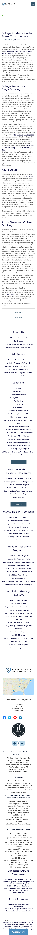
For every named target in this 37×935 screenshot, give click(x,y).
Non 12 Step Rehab (18, 815)
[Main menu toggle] (33, 4)
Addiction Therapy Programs (18, 556)
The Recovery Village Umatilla (18, 414)
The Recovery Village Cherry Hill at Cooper (18, 433)
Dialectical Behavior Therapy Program (18, 613)
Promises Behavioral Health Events (18, 347)
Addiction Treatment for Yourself (18, 363)
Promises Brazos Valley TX (18, 769)
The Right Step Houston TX (18, 767)
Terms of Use (28, 927)
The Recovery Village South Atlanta (18, 429)
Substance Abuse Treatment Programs (18, 479)
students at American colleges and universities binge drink (18, 148)
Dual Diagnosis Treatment (18, 804)
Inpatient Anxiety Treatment (18, 521)
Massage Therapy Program (18, 645)
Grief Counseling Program (19, 648)
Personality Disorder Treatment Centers (18, 530)
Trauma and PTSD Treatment (18, 533)
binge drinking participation (24, 135)
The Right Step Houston (18, 398)
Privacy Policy (17, 927)
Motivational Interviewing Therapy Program (18, 638)
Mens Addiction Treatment (18, 808)
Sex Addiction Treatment (18, 540)
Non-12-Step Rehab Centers (18, 575)
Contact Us (18, 462)
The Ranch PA (18, 401)
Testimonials (18, 341)
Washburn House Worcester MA (18, 758)
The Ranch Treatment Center (18, 760)
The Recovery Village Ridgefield (19, 449)
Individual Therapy (18, 635)
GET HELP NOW (19, 932)
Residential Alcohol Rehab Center (18, 488)
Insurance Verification (18, 376)
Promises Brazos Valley (18, 395)
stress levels (10, 294)
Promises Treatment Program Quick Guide (18, 373)
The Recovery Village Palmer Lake (18, 446)
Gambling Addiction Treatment (18, 537)
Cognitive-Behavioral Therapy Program (18, 607)
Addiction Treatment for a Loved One (18, 366)
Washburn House (19, 391)
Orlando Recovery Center (18, 417)
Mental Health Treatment (18, 517)
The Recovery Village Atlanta (18, 426)
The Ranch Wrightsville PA (18, 762)
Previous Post (18, 312)
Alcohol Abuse (20, 40)
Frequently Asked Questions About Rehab (18, 344)
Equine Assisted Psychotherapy (19, 622)
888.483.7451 (18, 504)
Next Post (18, 318)
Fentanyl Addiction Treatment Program (18, 585)
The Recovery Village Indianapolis (18, 439)
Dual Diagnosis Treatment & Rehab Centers (18, 562)
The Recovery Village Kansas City (18, 442)
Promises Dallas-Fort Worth (18, 411)
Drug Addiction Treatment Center (19, 559)
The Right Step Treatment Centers (18, 765)
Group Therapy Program (18, 632)
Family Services (18, 497)
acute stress (30, 176)
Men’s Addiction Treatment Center (18, 569)
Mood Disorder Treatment (18, 527)
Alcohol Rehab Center (18, 578)
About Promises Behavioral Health (19, 338)
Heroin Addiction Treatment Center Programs (18, 581)
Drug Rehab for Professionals (18, 565)
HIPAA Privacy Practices (13, 924)
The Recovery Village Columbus (18, 436)
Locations (18, 388)
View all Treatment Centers (18, 771)
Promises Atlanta (18, 407)
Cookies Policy (8, 929)
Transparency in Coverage (24, 929)
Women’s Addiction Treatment (18, 810)
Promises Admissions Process (18, 360)
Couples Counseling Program (19, 610)
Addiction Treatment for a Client (18, 369)
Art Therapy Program (18, 604)
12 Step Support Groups (18, 600)
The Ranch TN (18, 404)
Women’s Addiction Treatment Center (18, 572)
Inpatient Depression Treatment (18, 524)
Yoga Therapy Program (18, 641)
